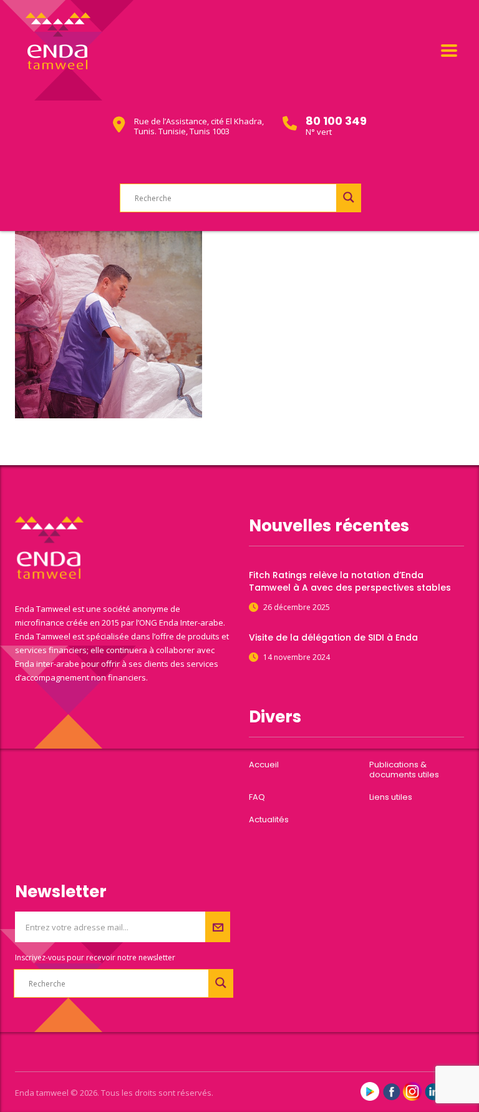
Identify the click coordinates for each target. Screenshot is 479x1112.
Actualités (269, 820)
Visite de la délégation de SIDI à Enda (333, 637)
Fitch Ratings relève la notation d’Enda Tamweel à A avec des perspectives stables (350, 581)
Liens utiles (390, 797)
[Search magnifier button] (348, 197)
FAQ (257, 797)
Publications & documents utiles (404, 770)
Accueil (264, 765)
